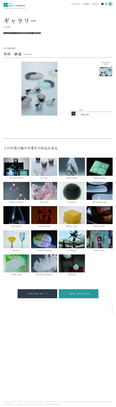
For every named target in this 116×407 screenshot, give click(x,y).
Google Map (36, 393)
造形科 (19, 328)
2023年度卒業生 (22, 33)
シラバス (32, 348)
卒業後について (69, 324)
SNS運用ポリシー (93, 367)
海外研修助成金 (34, 340)
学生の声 (54, 324)
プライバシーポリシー (95, 362)
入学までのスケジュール (38, 332)
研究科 (19, 332)
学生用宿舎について (36, 344)
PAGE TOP (112, 309)
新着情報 (90, 352)
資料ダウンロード (93, 357)
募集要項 (32, 328)
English (95, 4)
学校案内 (7, 324)
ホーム (6, 33)
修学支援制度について (37, 336)
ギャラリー (12, 33)
